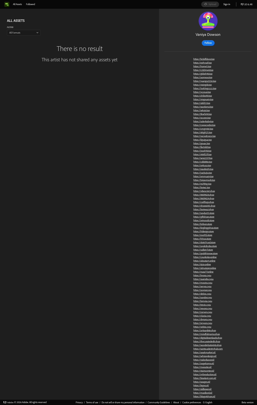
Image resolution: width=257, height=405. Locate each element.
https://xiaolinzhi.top (203, 169)
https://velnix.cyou (202, 326)
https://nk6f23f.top (202, 154)
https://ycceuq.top (202, 92)
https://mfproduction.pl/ (205, 374)
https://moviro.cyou (202, 282)
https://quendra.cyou (203, 279)
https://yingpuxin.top (203, 99)
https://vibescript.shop (204, 191)
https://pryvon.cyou (202, 323)
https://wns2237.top (202, 158)
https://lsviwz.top (201, 187)
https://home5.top (202, 66)
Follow (208, 42)
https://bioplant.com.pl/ (204, 378)
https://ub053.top (201, 103)
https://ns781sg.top (202, 183)
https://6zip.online (202, 264)
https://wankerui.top (203, 106)
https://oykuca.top (202, 165)
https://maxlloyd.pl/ (202, 392)
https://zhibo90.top (202, 95)
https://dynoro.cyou (202, 319)
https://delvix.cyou (202, 293)
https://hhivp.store (202, 238)
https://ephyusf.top (202, 62)
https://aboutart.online (204, 260)
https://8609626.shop (203, 194)
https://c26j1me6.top (203, 70)
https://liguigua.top (202, 139)
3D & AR (248, 4)
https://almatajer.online (204, 268)
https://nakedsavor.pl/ (204, 359)
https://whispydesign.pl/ (205, 356)
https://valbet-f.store (203, 249)
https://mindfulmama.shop (206, 334)
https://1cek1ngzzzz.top (204, 88)
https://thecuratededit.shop (206, 341)
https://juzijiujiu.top (202, 172)
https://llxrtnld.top (202, 147)
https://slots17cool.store (204, 242)
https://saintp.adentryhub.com (208, 348)
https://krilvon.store (202, 224)
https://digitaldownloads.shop (207, 337)
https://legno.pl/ (201, 385)
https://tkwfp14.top (202, 114)
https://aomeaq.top (202, 77)
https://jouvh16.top (202, 150)
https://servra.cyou (202, 286)
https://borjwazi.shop (203, 209)
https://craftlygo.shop (203, 202)
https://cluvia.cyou (202, 315)
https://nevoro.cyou (202, 308)
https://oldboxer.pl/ (202, 389)
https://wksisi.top (201, 110)
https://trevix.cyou (202, 304)
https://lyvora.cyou (202, 275)
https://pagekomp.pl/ (203, 363)
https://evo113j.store (202, 235)
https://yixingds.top (202, 84)
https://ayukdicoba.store (205, 246)
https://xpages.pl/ (201, 381)
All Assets (17, 4)
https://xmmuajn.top (203, 176)
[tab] (17, 4)
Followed (30, 4)
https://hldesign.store (203, 231)
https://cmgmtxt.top (203, 128)
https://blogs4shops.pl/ (204, 396)
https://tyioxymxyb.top (204, 180)
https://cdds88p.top (202, 161)
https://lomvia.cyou (202, 301)
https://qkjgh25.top (202, 132)
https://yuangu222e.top (204, 81)
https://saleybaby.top (203, 121)
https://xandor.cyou (202, 297)
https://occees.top (202, 117)
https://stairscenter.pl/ (203, 370)
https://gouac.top (201, 143)
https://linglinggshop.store (206, 227)
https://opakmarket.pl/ (204, 352)
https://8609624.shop (203, 198)
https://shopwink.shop (204, 205)
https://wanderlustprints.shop (207, 345)
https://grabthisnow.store (205, 253)
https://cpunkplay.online (205, 257)
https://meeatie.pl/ (202, 367)
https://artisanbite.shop (204, 330)
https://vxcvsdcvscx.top (204, 136)
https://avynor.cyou (202, 290)
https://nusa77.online (203, 271)
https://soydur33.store (203, 213)
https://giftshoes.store (203, 216)
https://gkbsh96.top (202, 73)
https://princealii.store (203, 220)
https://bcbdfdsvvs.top (204, 59)
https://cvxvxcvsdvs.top (204, 125)
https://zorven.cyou (202, 312)
